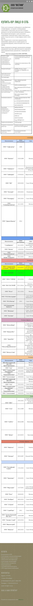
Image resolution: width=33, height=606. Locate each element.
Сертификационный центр (9, 566)
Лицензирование (6, 565)
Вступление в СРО (6, 554)
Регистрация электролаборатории (11, 556)
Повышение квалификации (9, 559)
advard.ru (20, 599)
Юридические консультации (9, 558)
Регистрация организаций (8, 561)
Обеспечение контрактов (8, 563)
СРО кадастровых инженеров (10, 568)
